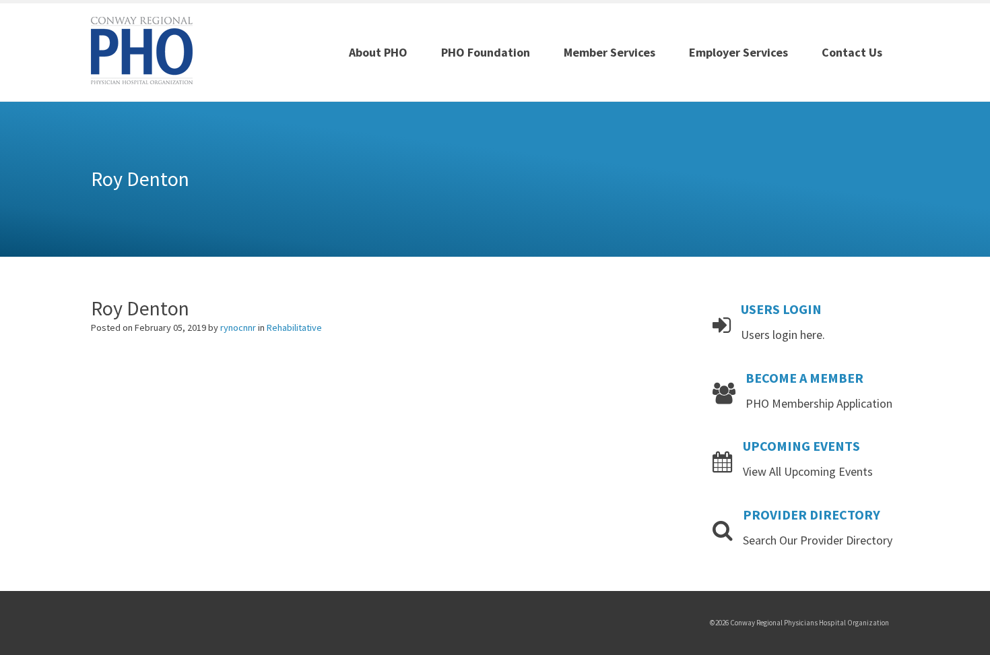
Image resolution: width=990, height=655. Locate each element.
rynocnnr (239, 327)
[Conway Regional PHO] (142, 49)
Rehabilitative (294, 327)
